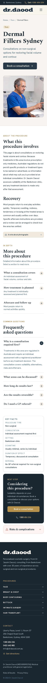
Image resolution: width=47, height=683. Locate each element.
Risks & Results (9, 673)
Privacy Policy (22, 673)
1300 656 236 (25, 517)
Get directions (12, 653)
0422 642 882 (9, 645)
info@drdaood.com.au (13, 648)
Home (5, 20)
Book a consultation (18, 66)
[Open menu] (41, 10)
